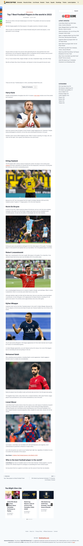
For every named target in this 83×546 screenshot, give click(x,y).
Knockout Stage (62, 93)
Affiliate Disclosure (47, 531)
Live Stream (36, 2)
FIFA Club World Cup (64, 86)
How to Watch (62, 91)
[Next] (52, 504)
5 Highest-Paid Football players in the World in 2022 (25, 455)
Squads (53, 2)
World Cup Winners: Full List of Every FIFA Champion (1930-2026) (29, 505)
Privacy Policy (38, 531)
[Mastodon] (1, 18)
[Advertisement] (29, 42)
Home (26, 531)
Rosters (60, 99)
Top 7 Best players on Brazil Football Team (14, 477)
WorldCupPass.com (44, 538)
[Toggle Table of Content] (34, 87)
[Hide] (0, 26)
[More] (1, 25)
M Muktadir (26, 17)
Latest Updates (72, 2)
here (74, 542)
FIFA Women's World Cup (65, 88)
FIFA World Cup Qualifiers (65, 90)
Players (60, 97)
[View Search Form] (78, 2)
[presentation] (12, 495)
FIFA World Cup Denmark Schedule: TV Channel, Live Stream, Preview (43, 478)
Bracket (42, 2)
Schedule (19, 2)
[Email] (1, 22)
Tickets (64, 2)
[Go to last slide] (7, 504)
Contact (56, 531)
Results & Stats (27, 2)
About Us (32, 531)
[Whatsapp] (1, 20)
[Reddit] (1, 12)
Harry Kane (37, 95)
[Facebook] (1, 8)
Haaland (8, 165)
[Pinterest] (1, 16)
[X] (1, 10)
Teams (47, 2)
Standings (58, 2)
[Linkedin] (1, 14)
